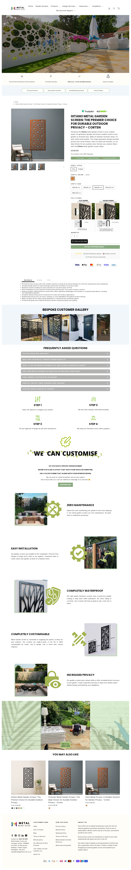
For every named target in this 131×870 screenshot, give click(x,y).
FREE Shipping (88, 154)
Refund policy (38, 840)
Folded (80, 169)
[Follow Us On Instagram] (19, 835)
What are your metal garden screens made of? (44, 359)
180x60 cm (87, 187)
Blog (35, 833)
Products (54, 6)
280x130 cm (76, 193)
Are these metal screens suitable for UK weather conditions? (51, 371)
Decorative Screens (54, 90)
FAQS (48, 280)
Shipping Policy (61, 833)
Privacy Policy (61, 826)
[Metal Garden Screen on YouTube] (26, 835)
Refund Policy (60, 830)
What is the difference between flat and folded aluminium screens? (54, 365)
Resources (83, 6)
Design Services (68, 6)
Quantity (75, 232)
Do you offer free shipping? (36, 353)
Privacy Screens (32, 90)
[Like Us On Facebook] (12, 835)
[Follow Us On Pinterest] (16, 835)
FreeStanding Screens (76, 90)
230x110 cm (109, 187)
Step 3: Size (76, 184)
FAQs (35, 826)
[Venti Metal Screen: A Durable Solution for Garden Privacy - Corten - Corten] (86, 805)
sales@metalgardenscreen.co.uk (21, 852)
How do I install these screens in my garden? (44, 383)
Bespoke (39, 280)
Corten (73, 178)
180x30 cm (76, 187)
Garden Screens (42, 6)
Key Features (28, 280)
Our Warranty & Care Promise (40, 844)
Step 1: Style (76, 165)
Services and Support (65, 10)
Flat (73, 169)
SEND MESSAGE (65, 485)
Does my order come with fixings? (38, 389)
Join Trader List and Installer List (40, 850)
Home (30, 6)
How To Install (38, 830)
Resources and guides (63, 845)
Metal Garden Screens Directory (63, 841)
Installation (96, 6)
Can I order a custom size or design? (40, 377)
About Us (36, 854)
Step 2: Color (80, 175)
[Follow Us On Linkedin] (23, 835)
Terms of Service (39, 836)
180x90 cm (98, 187)
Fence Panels (98, 90)
